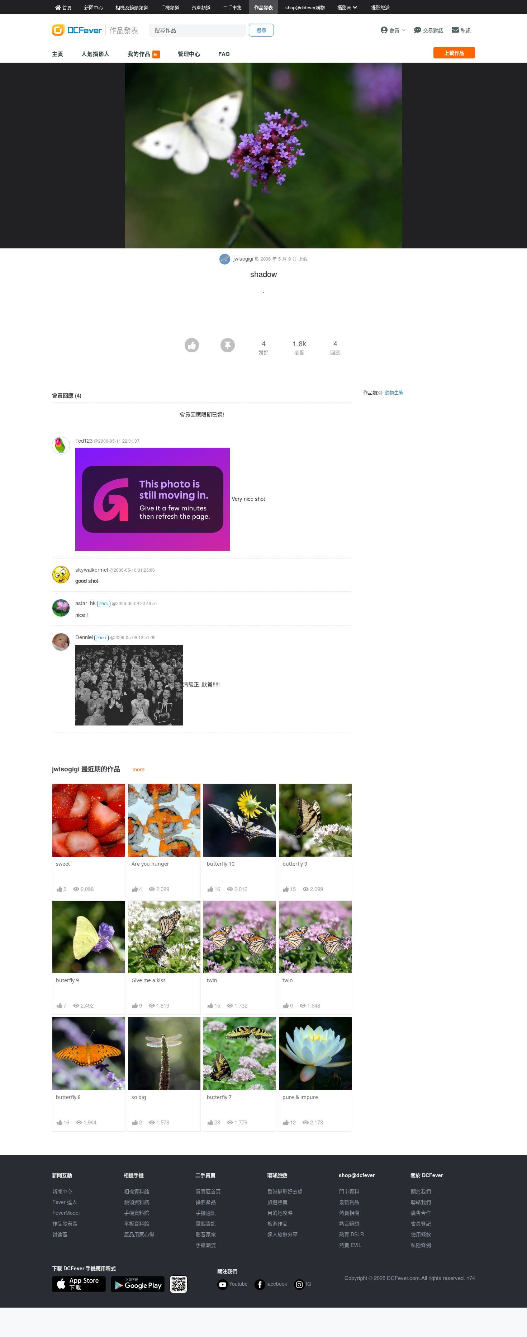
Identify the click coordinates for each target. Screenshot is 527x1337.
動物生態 (394, 392)
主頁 (57, 54)
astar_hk (85, 602)
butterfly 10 (220, 863)
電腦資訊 (206, 1223)
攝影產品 (206, 1201)
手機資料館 (136, 1212)
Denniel (84, 637)
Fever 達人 (64, 1201)
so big (139, 1097)
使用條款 (421, 1234)
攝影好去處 (285, 1191)
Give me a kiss (149, 980)
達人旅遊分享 (282, 1234)
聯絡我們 (421, 1201)
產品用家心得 (139, 1234)
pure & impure (300, 1097)
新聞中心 (62, 1191)
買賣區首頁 (208, 1191)
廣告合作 (421, 1212)
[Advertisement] (263, 318)
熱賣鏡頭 (349, 1223)
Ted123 (83, 440)
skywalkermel (91, 569)
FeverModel (66, 1212)
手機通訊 (206, 1212)
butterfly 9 (295, 863)
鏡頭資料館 (136, 1201)
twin (212, 980)
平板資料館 (136, 1223)
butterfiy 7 (219, 1097)
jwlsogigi (243, 258)
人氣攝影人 (95, 54)
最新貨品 (349, 1201)
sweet (63, 863)
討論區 (59, 1234)
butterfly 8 (68, 1097)
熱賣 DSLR (351, 1234)
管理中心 (189, 54)
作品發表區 (64, 1223)
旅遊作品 (277, 1223)
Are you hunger (150, 863)
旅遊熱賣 (277, 1201)
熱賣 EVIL (350, 1244)
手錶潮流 (206, 1244)
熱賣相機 (349, 1212)
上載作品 (454, 52)
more (138, 769)
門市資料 (349, 1191)
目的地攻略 (280, 1212)
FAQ (224, 54)
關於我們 (421, 1191)
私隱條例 (421, 1244)
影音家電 (206, 1234)
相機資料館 (136, 1191)
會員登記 (421, 1223)
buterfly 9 (67, 980)
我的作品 (143, 54)
